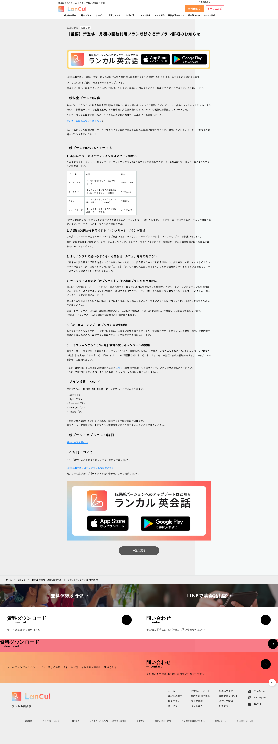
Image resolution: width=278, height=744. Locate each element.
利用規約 (76, 721)
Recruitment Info (163, 721)
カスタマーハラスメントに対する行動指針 (108, 721)
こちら (97, 121)
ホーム (9, 580)
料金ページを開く (76, 442)
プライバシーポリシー (52, 721)
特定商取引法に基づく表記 (193, 721)
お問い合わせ (220, 721)
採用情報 (140, 721)
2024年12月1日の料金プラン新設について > (90, 468)
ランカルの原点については (80, 121)
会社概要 (28, 721)
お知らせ (21, 580)
